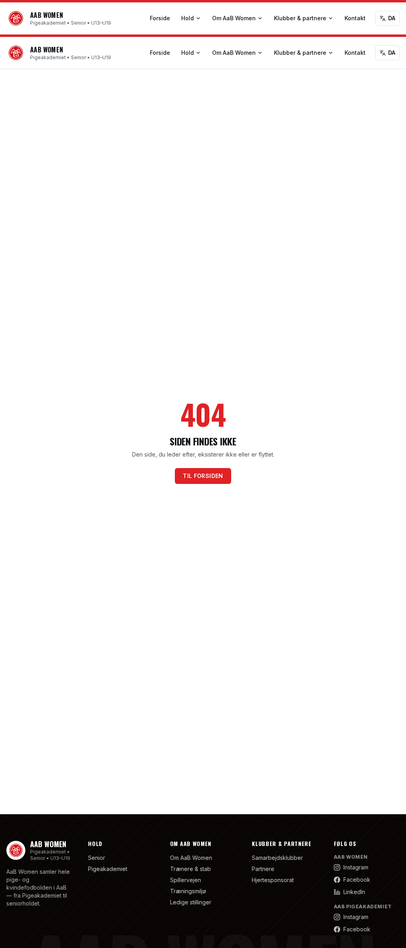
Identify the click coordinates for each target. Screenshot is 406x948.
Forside (160, 18)
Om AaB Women (234, 18)
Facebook (356, 879)
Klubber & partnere (300, 18)
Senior (96, 857)
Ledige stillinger (190, 902)
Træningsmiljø (188, 891)
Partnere (263, 868)
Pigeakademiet (107, 868)
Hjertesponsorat (273, 880)
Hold (187, 18)
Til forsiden (203, 475)
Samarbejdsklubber (277, 857)
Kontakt (355, 18)
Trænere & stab (190, 868)
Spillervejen (185, 880)
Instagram (355, 867)
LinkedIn (354, 891)
